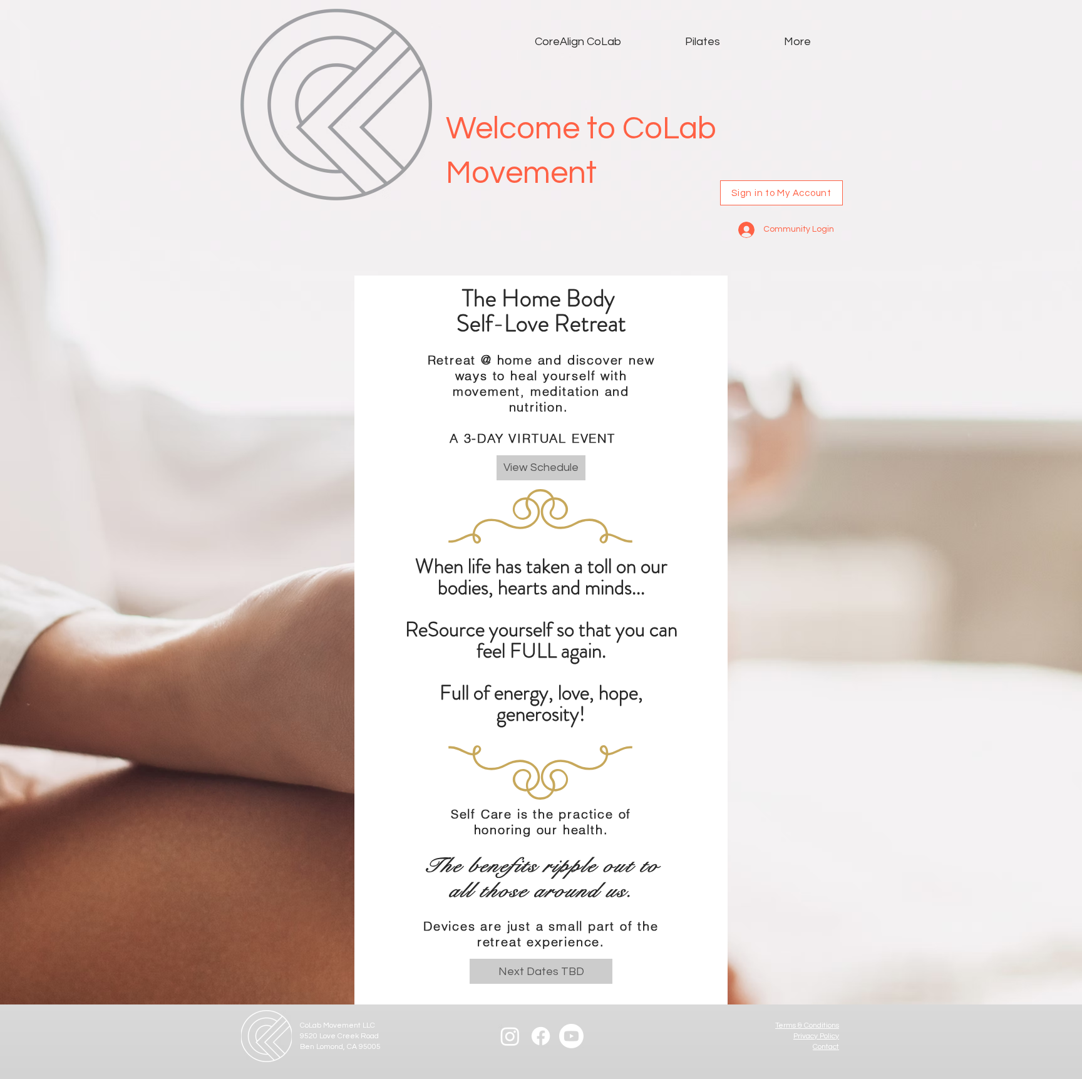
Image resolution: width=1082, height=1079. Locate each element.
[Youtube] (571, 1036)
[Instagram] (510, 1036)
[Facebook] (540, 1036)
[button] (541, 971)
